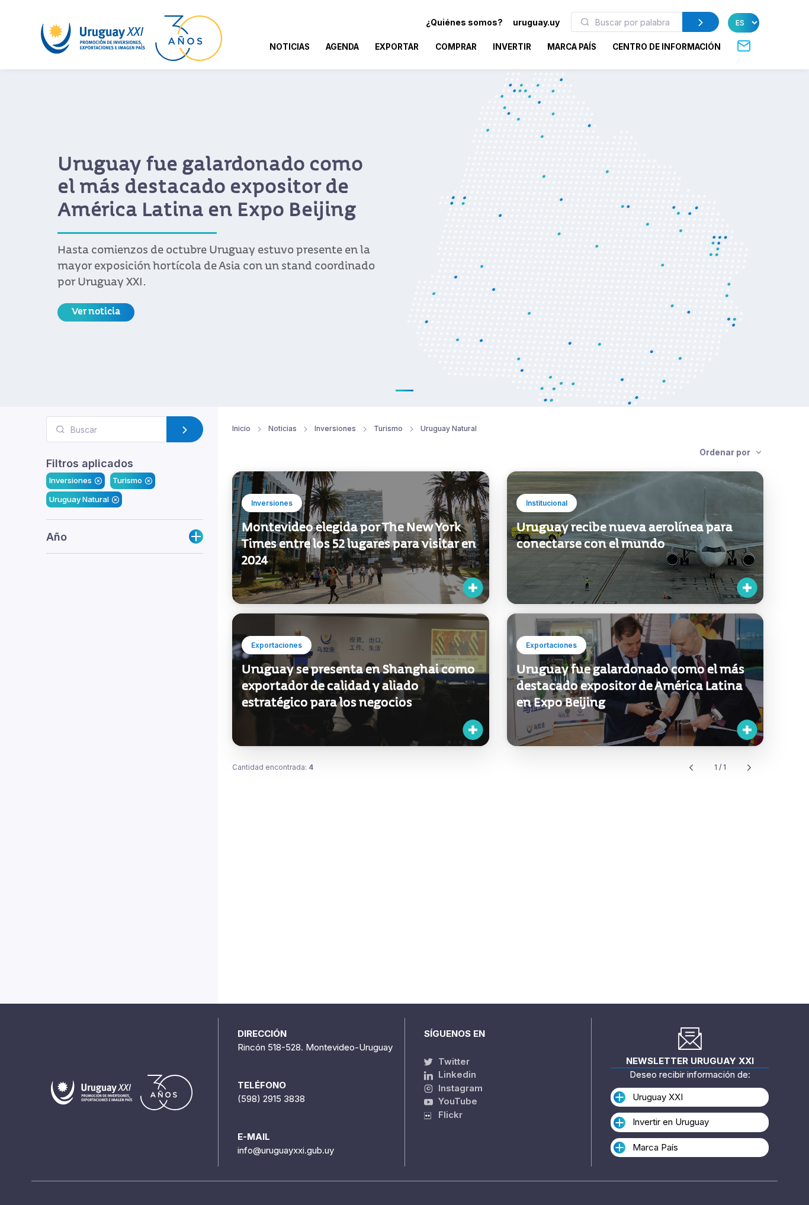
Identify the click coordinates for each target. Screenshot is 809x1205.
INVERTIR (512, 47)
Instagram (459, 1088)
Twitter (453, 1061)
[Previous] (691, 767)
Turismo (127, 481)
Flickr (447, 1114)
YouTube (456, 1101)
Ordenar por (725, 452)
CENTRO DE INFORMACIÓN (666, 47)
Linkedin (456, 1074)
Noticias (289, 47)
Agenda (342, 47)
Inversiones (70, 481)
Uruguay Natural (79, 499)
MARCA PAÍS (571, 47)
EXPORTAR (397, 47)
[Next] (749, 767)
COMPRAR (456, 47)
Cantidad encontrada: (272, 767)
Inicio (241, 428)
